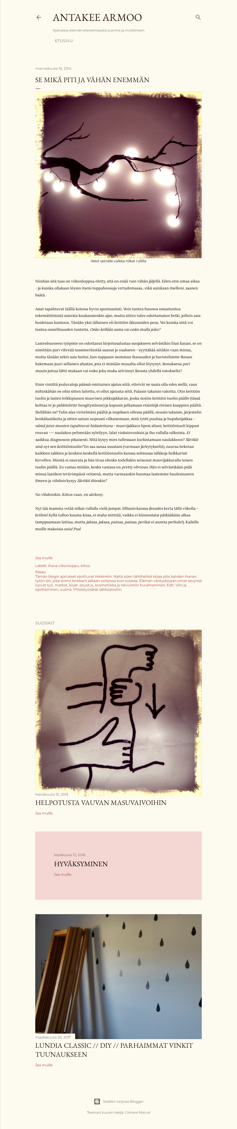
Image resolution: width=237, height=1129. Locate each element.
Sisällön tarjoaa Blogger (123, 1101)
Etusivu (64, 40)
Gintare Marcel (137, 1112)
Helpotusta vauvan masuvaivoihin (100, 802)
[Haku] (198, 16)
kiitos (85, 565)
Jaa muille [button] (44, 558)
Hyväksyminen (81, 863)
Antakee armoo (97, 17)
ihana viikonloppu (63, 565)
